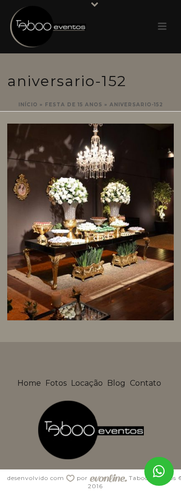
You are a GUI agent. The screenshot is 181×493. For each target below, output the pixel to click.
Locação (87, 383)
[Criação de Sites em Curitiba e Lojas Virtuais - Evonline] (108, 477)
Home (29, 383)
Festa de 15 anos (73, 104)
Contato (145, 383)
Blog (116, 383)
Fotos (56, 383)
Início (28, 104)
